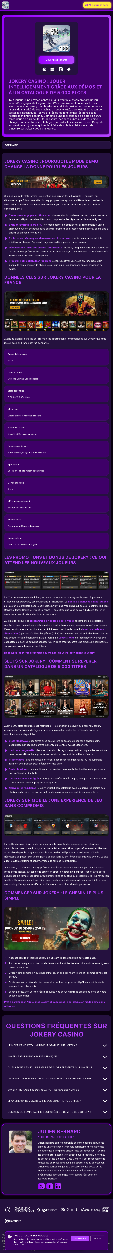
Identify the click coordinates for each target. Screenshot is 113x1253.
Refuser (97, 1238)
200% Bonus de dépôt (97, 5)
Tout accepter (80, 1238)
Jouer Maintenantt (56, 59)
